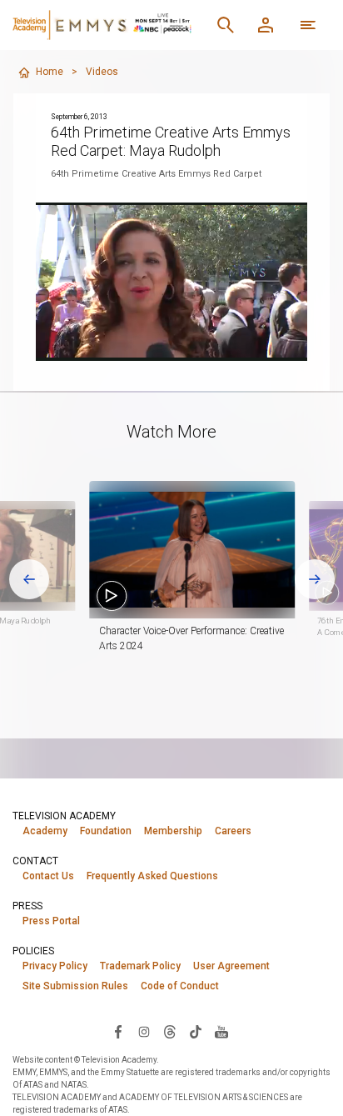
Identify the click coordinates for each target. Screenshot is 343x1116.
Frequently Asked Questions (152, 876)
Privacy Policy (54, 966)
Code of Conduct (180, 986)
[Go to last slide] (29, 579)
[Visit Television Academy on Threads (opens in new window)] (170, 1031)
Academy (44, 831)
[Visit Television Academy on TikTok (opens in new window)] (195, 1031)
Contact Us (48, 876)
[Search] (226, 25)
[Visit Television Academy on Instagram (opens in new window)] (144, 1031)
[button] (192, 549)
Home (49, 72)
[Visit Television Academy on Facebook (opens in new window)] (118, 1031)
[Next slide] (315, 579)
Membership (173, 831)
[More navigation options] (308, 25)
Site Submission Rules (75, 986)
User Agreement (231, 966)
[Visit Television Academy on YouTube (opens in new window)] (221, 1031)
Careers (233, 831)
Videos (102, 72)
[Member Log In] (266, 25)
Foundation (106, 831)
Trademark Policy (140, 966)
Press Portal (51, 921)
